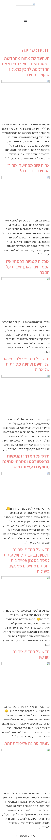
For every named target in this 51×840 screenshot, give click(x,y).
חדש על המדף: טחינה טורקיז (31, 654)
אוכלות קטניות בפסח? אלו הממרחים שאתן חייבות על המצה (28, 266)
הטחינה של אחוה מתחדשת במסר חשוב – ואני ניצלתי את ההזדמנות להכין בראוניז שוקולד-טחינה (26, 66)
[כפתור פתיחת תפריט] (25, 20)
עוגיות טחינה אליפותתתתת (27, 743)
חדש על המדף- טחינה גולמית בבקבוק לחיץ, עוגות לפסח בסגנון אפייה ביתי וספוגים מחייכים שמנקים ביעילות (27, 560)
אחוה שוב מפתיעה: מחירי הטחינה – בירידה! (28, 167)
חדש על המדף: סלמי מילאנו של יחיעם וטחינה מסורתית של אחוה (26, 364)
